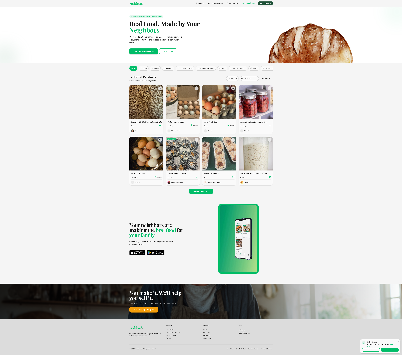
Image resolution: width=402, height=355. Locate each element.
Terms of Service (267, 349)
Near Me (201, 3)
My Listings (206, 335)
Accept (389, 350)
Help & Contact (244, 333)
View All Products (200, 191)
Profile (205, 329)
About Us (242, 330)
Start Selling (264, 3)
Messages (206, 332)
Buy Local (168, 51)
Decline (371, 350)
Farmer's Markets (175, 332)
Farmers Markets (217, 3)
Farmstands (233, 3)
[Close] (398, 341)
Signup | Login (250, 3)
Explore (171, 329)
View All (265, 78)
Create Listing (207, 338)
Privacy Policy (253, 349)
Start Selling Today (142, 309)
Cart (170, 338)
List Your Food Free (142, 51)
